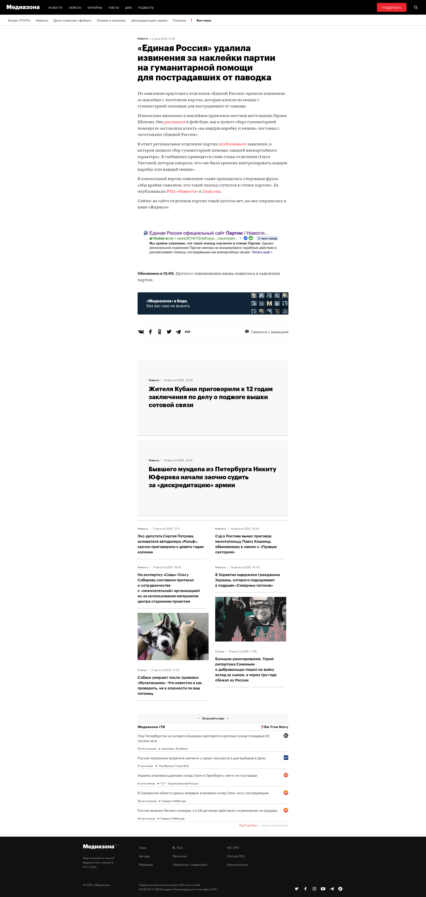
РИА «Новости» (182, 192)
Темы (143, 847)
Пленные (179, 20)
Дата (128, 7)
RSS (179, 847)
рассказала (174, 122)
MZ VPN (233, 847)
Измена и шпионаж (111, 20)
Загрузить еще (213, 718)
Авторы (144, 855)
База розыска (237, 864)
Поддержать (391, 7)
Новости (55, 7)
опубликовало (233, 144)
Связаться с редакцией (269, 331)
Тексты (113, 7)
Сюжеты (75, 7)
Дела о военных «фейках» (72, 20)
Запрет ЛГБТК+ (19, 20)
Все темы (204, 20)
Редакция (146, 864)
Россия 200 (236, 855)
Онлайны (95, 7)
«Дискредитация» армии (149, 20)
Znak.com (212, 192)
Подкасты (146, 7)
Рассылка (180, 855)
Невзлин (42, 20)
